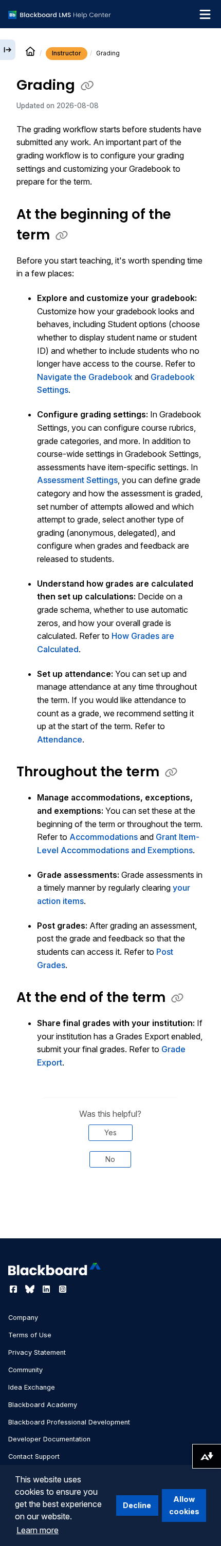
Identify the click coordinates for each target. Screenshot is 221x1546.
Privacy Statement (37, 1352)
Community (25, 1370)
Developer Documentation (49, 1439)
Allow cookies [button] (184, 1505)
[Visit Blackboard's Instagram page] (63, 1289)
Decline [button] (137, 1505)
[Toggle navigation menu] (205, 14)
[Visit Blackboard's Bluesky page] (31, 1289)
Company (23, 1317)
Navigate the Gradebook (85, 377)
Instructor (66, 53)
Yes (110, 1132)
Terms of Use (29, 1335)
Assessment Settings (77, 480)
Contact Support (34, 1456)
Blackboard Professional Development (69, 1422)
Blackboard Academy (42, 1405)
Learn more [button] (37, 1530)
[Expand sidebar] (7, 49)
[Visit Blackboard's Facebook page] (14, 1289)
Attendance (59, 739)
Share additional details (110, 1210)
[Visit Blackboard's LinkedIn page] (47, 1289)
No (110, 1159)
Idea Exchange (31, 1387)
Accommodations (103, 837)
